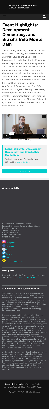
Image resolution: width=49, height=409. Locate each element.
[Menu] (4, 17)
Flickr (8, 250)
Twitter (9, 254)
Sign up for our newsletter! (24, 277)
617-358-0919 (18, 392)
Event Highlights (23, 162)
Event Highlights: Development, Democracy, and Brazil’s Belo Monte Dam (23, 152)
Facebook (10, 246)
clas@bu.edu (34, 392)
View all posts (25, 171)
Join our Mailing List (14, 261)
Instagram (10, 243)
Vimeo (9, 258)
